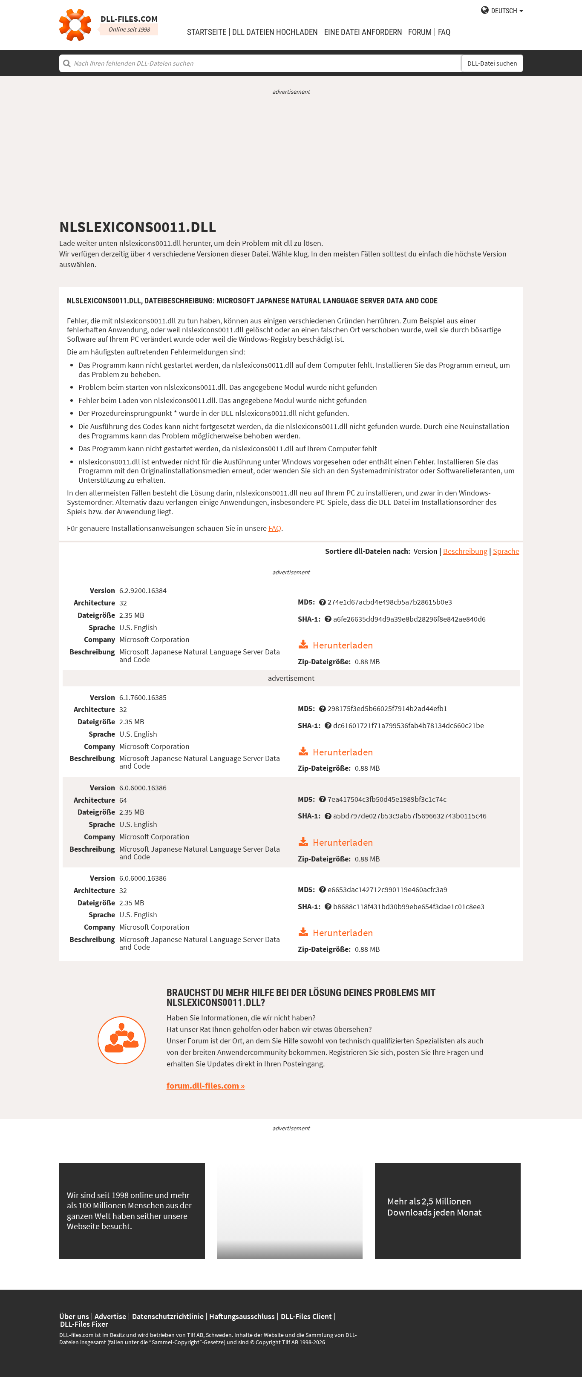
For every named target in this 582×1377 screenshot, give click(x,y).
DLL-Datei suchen (492, 63)
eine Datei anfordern (363, 32)
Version (426, 551)
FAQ (444, 32)
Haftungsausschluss (242, 1316)
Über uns (74, 1316)
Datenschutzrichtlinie (168, 1316)
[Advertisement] (291, 156)
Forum (420, 32)
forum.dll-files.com (203, 1085)
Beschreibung (465, 551)
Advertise (110, 1316)
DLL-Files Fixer (84, 1324)
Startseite (206, 32)
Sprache (506, 551)
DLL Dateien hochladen (275, 32)
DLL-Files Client (306, 1316)
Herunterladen (343, 645)
